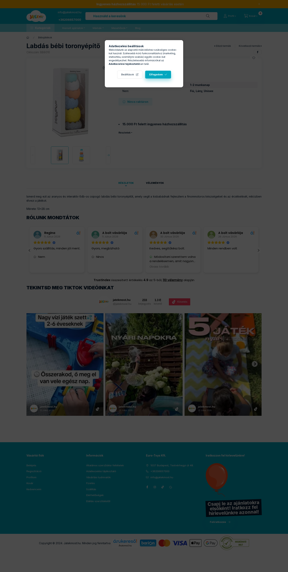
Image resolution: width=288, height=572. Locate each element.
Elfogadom (156, 74)
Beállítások (127, 74)
